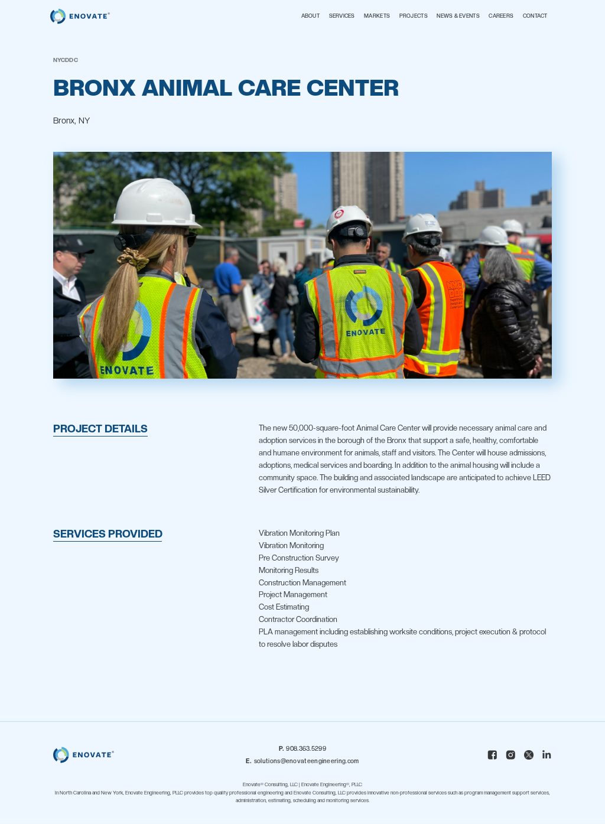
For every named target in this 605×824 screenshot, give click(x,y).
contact (535, 16)
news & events (458, 16)
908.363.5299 (302, 748)
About (310, 16)
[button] (342, 16)
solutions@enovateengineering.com (302, 760)
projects (413, 16)
